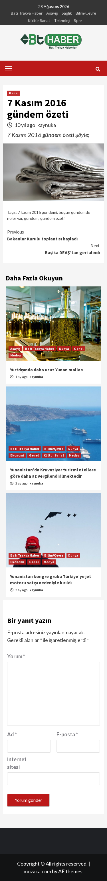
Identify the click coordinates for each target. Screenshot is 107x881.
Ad (12, 734)
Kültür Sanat (39, 20)
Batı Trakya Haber (27, 13)
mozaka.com (37, 871)
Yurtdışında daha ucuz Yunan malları (46, 369)
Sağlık (67, 13)
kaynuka (46, 125)
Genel (14, 93)
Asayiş (52, 13)
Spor (78, 20)
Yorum (16, 656)
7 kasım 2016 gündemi (37, 212)
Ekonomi (17, 455)
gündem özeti (52, 218)
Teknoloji (62, 20)
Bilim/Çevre (86, 13)
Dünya (64, 348)
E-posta (67, 734)
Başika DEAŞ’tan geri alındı (72, 249)
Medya (15, 355)
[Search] (97, 69)
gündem (31, 218)
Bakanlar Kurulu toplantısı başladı (42, 235)
